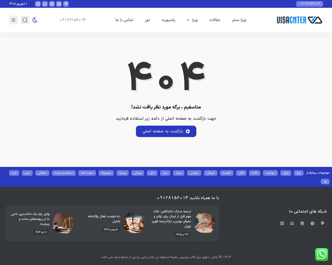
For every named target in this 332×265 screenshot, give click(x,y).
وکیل (285, 173)
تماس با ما (124, 20)
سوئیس (194, 173)
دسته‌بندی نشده (64, 173)
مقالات (214, 20)
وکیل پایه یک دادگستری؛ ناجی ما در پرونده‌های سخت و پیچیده (30, 219)
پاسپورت (168, 20)
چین (27, 173)
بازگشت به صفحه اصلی (162, 131)
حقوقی (42, 173)
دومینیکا (106, 173)
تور (147, 20)
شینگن (211, 173)
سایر (152, 173)
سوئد (179, 173)
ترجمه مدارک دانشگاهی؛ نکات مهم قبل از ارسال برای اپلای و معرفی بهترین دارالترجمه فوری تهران (171, 219)
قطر (241, 173)
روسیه (122, 173)
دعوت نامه (87, 173)
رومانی (137, 173)
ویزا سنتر (239, 20)
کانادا (255, 173)
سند (165, 173)
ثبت (14, 173)
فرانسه (227, 173)
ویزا (195, 20)
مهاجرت (270, 173)
